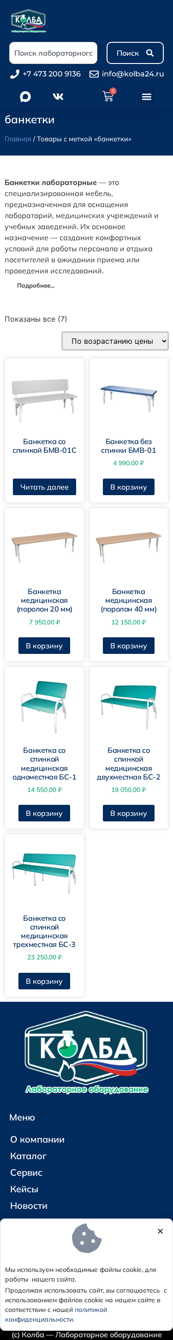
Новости (29, 1205)
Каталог (28, 1155)
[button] (147, 96)
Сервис (26, 1172)
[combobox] (53, 53)
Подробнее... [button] (35, 285)
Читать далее (44, 486)
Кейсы (24, 1189)
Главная (18, 138)
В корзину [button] (128, 486)
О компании (37, 1139)
